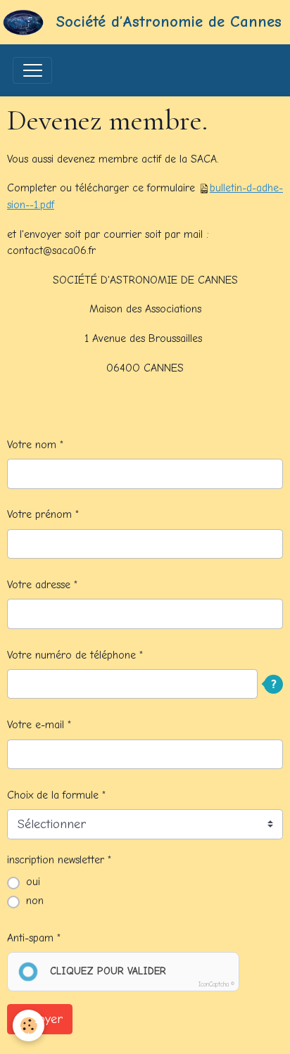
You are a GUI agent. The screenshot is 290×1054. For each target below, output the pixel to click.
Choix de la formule (53, 795)
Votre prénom (39, 514)
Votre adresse (38, 584)
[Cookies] (28, 1025)
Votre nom (31, 444)
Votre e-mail (35, 724)
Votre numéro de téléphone (71, 655)
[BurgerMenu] (32, 70)
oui (33, 881)
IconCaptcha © (216, 984)
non (35, 900)
